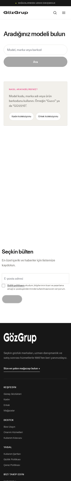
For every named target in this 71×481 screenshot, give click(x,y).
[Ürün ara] (55, 13)
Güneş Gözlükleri (12, 394)
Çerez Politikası (12, 465)
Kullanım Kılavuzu (13, 437)
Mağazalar (9, 410)
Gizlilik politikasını (16, 285)
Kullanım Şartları (12, 453)
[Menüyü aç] (64, 13)
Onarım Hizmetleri (13, 432)
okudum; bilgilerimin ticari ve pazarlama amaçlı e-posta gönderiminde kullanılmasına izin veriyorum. (36, 287)
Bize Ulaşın (9, 426)
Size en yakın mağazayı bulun (22, 368)
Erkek (7, 405)
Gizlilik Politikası (12, 459)
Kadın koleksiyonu (21, 116)
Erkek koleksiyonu (48, 116)
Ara (35, 62)
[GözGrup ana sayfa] (15, 13)
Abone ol (12, 299)
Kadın (7, 399)
